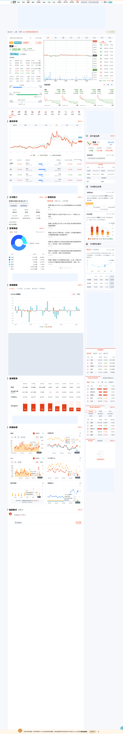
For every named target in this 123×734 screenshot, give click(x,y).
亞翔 (91, 425)
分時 (48, 38)
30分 (102, 38)
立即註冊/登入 (101, 459)
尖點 (91, 401)
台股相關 (65, 201)
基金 (44, 2)
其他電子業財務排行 (95, 407)
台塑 (63, 89)
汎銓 (91, 360)
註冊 (110, 2)
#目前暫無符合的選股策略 (96, 158)
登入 (107, 2)
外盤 (112, 80)
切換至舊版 (39, 38)
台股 (28, 2)
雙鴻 (91, 398)
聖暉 (91, 435)
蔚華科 (92, 366)
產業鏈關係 (100, 350)
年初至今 (111, 382)
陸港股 (39, 2)
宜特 (91, 369)
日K (56, 38)
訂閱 (77, 2)
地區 (11, 232)
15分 (94, 38)
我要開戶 (26, 43)
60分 (109, 38)
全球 (53, 2)
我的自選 (90, 440)
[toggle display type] (43, 433)
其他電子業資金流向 (108, 378)
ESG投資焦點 (111, 32)
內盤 (100, 80)
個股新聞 (50, 201)
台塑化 (99, 89)
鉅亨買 (66, 2)
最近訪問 (100, 440)
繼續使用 (92, 731)
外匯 (49, 2)
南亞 (45, 89)
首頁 (18, 2)
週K (63, 38)
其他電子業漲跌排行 (93, 378)
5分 (79, 38)
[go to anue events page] (102, 2)
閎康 (20, 32)
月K (71, 38)
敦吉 (91, 372)
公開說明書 (13, 205)
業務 (15, 232)
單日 (74, 294)
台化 (81, 89)
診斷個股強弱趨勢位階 (31, 32)
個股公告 (58, 201)
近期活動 (100, 164)
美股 (33, 2)
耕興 (91, 363)
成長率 (37, 433)
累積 (78, 294)
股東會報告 (24, 205)
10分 (86, 38)
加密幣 (59, 2)
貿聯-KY (92, 389)
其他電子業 (18, 42)
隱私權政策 (84, 731)
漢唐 (91, 422)
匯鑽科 (92, 395)
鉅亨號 (72, 2)
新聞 (23, 2)
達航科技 (92, 392)
